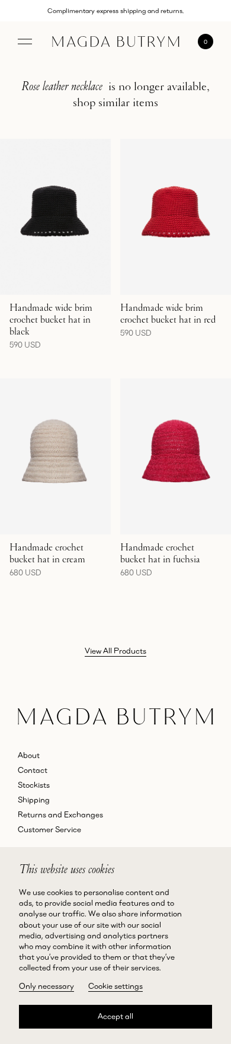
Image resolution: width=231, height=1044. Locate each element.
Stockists (34, 785)
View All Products (115, 650)
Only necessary (46, 986)
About (29, 755)
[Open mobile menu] (25, 41)
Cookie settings (115, 986)
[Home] (116, 41)
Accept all (115, 1016)
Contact (32, 770)
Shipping (34, 799)
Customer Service (49, 829)
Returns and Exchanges (60, 814)
